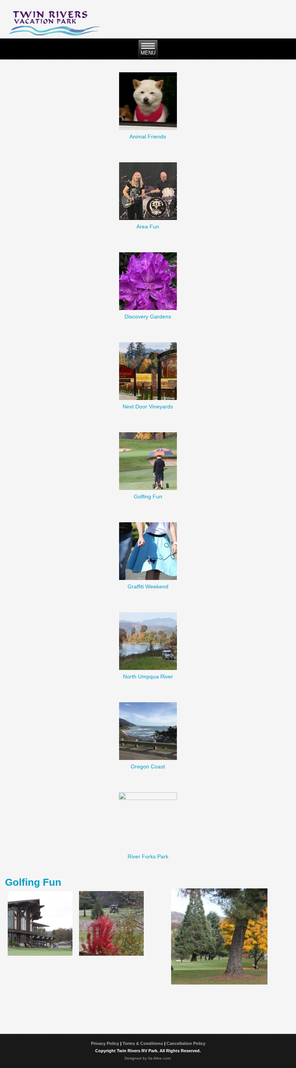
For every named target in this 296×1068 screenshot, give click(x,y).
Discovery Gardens (147, 316)
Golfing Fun (148, 496)
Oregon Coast (148, 766)
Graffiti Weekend (148, 586)
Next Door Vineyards (148, 406)
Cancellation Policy (185, 1043)
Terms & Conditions (143, 1043)
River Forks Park (148, 856)
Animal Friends (148, 136)
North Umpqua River (148, 676)
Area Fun (147, 226)
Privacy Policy (105, 1043)
